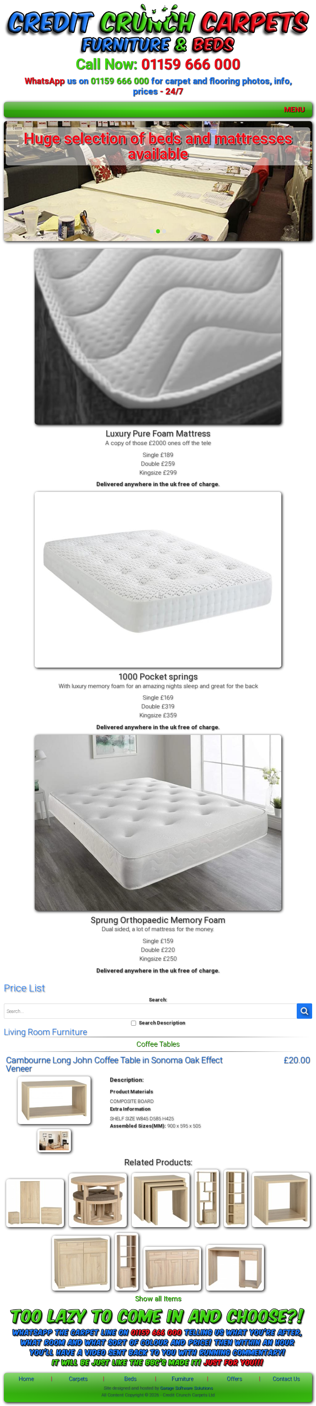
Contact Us (286, 1379)
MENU (294, 109)
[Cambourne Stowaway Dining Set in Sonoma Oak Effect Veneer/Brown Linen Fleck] (98, 1227)
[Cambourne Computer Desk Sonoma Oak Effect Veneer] (235, 1291)
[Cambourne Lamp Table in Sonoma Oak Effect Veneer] (281, 1227)
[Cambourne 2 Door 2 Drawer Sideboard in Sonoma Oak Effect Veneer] (81, 1291)
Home (26, 1379)
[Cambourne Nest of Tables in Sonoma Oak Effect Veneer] (161, 1227)
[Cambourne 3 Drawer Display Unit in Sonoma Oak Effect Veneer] (235, 1227)
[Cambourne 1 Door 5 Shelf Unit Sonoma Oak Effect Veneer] (126, 1291)
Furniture (182, 1379)
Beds (130, 1379)
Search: (158, 1000)
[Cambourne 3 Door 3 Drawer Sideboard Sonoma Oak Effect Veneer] (172, 1291)
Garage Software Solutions (186, 1388)
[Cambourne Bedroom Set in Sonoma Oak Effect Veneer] (35, 1227)
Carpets (78, 1379)
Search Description (162, 1023)
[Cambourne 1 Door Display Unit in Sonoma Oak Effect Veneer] (207, 1227)
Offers (234, 1379)
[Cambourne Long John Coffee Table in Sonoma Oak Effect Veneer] (54, 1124)
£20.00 (297, 1060)
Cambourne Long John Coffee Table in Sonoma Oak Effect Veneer (114, 1064)
